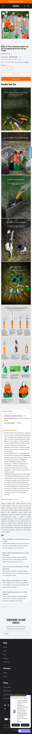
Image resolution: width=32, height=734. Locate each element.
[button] (3, 6)
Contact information (16, 730)
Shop (4, 651)
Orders (5, 673)
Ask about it (25, 725)
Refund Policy (7, 691)
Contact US (30, 152)
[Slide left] (12, 42)
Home (5, 647)
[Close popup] (29, 696)
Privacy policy (7, 727)
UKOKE (9, 725)
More (4, 654)
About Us (6, 658)
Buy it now (16, 79)
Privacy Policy (7, 687)
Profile (5, 676)
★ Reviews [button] (30, 368)
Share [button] (4, 607)
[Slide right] (19, 42)
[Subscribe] (27, 633)
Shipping (10, 59)
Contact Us (6, 662)
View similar (16, 725)
